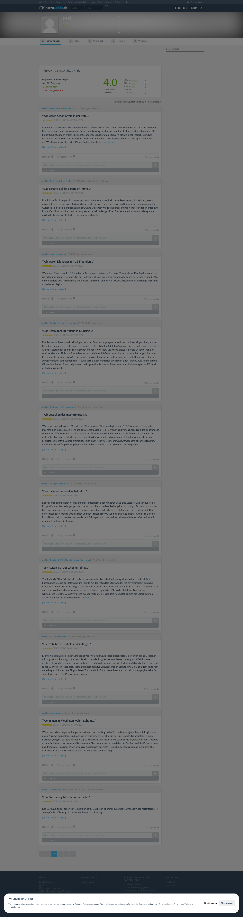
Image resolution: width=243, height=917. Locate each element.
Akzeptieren (226, 903)
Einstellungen (210, 903)
